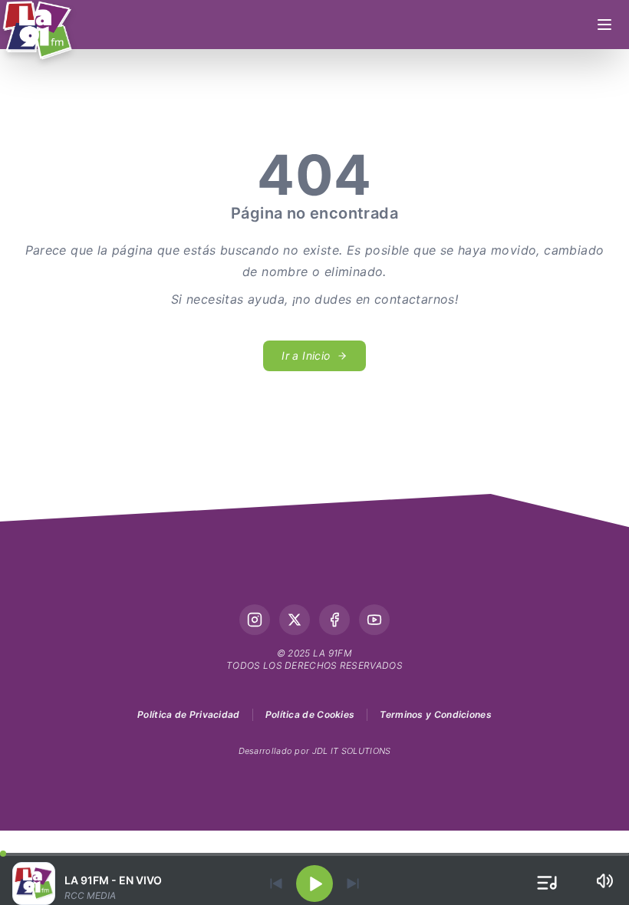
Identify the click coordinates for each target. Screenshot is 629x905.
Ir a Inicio (306, 355)
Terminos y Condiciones (436, 714)
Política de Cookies (310, 714)
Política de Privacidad (188, 714)
